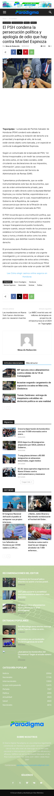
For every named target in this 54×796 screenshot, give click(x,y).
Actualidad (13, 18)
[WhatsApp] (31, 52)
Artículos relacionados (13, 363)
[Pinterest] (25, 52)
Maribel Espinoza (9, 285)
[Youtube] (41, 783)
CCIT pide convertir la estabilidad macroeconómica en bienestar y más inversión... (34, 594)
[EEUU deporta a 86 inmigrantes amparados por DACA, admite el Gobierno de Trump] (9, 445)
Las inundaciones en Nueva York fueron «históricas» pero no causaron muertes (14, 315)
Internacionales (17, 23)
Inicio (4, 18)
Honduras (32, 282)
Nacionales (22, 285)
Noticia (26, 23)
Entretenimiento (34, 510)
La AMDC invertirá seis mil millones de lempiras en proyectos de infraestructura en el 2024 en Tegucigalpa (40, 318)
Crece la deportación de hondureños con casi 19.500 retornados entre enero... (34, 431)
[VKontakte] (34, 783)
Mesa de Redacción (13, 46)
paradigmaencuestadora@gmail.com (33, 765)
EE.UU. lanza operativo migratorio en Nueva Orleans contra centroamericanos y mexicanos (33, 471)
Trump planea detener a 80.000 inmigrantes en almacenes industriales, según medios (31, 458)
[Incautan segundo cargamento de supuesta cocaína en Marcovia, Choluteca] (9, 385)
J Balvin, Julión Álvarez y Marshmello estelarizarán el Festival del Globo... (39, 516)
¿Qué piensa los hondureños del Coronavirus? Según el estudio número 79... (34, 654)
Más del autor (32, 363)
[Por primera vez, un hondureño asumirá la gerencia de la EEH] (9, 642)
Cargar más (26, 482)
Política (33, 23)
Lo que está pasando (10, 539)
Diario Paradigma (20, 282)
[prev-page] (4, 408)
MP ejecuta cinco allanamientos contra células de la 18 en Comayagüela (33, 373)
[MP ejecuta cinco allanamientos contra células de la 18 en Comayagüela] (9, 373)
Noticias (31, 285)
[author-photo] (27, 346)
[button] (4, 12)
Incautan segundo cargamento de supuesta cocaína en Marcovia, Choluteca (34, 385)
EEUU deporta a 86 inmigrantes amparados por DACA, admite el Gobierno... (31, 445)
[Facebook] (13, 52)
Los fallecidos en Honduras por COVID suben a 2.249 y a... (11, 545)
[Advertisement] (27, 108)
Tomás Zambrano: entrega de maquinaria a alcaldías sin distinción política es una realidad (34, 398)
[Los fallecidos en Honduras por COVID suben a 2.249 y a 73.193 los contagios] (14, 532)
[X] (19, 52)
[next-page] (8, 408)
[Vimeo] (27, 783)
